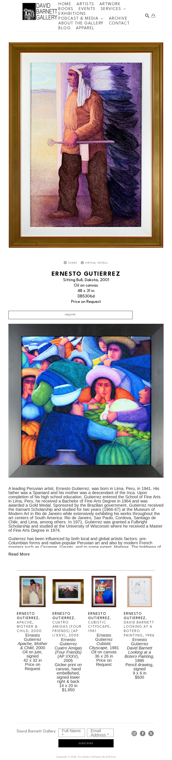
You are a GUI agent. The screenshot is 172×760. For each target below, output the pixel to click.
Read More (19, 554)
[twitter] (151, 733)
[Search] (147, 16)
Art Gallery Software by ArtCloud (97, 757)
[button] (113, 9)
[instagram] (134, 733)
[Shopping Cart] (153, 16)
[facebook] (142, 733)
